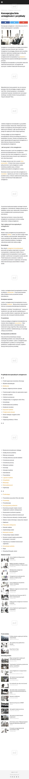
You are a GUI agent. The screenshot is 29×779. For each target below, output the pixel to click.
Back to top (14, 772)
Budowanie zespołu (8, 532)
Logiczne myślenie (8, 477)
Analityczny (6, 386)
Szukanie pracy (4, 10)
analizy (9, 234)
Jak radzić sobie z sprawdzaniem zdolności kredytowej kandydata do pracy (18, 691)
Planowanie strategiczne (9, 525)
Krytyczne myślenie (8, 409)
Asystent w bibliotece (15, 696)
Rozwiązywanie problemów (10, 505)
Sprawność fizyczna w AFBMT (17, 702)
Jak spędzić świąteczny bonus (17, 709)
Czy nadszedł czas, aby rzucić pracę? (18, 683)
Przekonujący (6, 494)
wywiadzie (4, 174)
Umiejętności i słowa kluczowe (14, 10)
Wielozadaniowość (8, 485)
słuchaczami (10, 292)
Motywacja (5, 482)
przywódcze (18, 323)
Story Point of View (14, 649)
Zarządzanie (6, 480)
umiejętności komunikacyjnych (15, 248)
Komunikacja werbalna (8, 546)
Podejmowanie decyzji (9, 412)
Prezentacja (6, 500)
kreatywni (22, 57)
